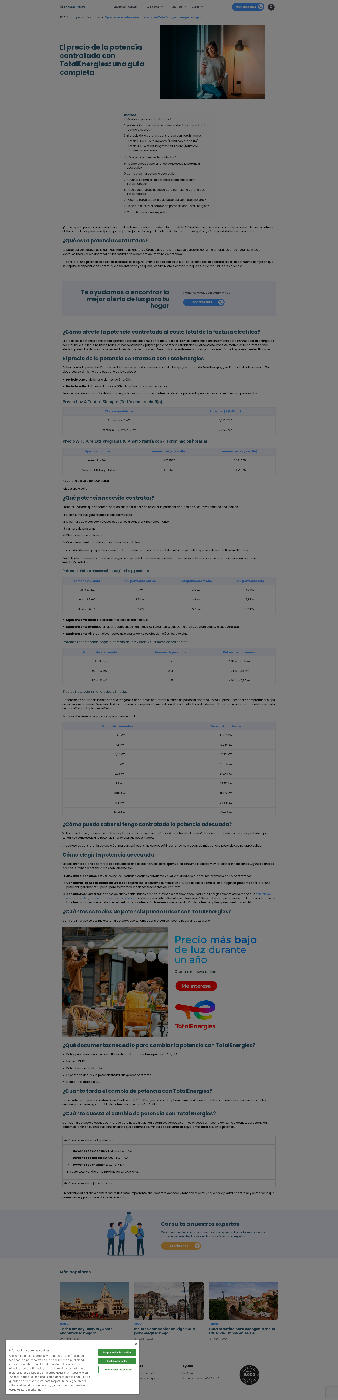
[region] (72, 1367)
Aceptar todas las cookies (117, 1352)
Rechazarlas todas (117, 1361)
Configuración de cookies (117, 1369)
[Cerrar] (136, 1344)
